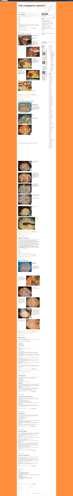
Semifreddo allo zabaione (46, 54)
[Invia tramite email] (32, 28)
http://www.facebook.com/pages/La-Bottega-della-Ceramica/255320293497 (48, 24)
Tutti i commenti (45, 32)
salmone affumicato (51, 124)
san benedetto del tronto (24, 333)
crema (50, 82)
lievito (50, 94)
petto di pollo (51, 111)
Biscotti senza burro (21, 337)
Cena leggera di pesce (22, 375)
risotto (50, 120)
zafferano (50, 145)
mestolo (50, 98)
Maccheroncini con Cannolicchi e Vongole (25, 101)
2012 (50, 49)
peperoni (50, 109)
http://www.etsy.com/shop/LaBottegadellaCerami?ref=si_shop (48, 22)
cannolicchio (21, 232)
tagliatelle (50, 133)
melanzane (50, 97)
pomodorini (32, 232)
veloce (50, 138)
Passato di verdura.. (21, 14)
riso (49, 119)
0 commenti (28, 28)
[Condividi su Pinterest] (35, 28)
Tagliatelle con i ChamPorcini (23, 238)
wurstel (50, 143)
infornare (23, 95)
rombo (28, 95)
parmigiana (50, 105)
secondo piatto (36, 95)
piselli (50, 112)
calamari (50, 77)
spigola (19, 96)
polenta (50, 113)
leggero (50, 92)
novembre (51, 51)
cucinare (50, 84)
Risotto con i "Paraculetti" (23, 260)
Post (43, 30)
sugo (50, 132)
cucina (50, 83)
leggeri (50, 91)
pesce (26, 95)
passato (24, 29)
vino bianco (50, 141)
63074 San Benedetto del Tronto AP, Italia (26, 234)
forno (21, 95)
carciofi (50, 79)
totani (50, 135)
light (50, 95)
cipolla (24, 232)
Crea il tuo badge (43, 45)
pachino (50, 104)
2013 (50, 48)
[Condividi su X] (33, 28)
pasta (28, 232)
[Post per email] (30, 28)
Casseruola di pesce (21, 413)
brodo (50, 75)
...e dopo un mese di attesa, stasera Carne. (25, 396)
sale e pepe (33, 95)
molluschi (27, 232)
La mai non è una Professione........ (24, 455)
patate (25, 95)
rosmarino (30, 95)
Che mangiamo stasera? (32, 5)
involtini (50, 90)
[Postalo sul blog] (33, 28)
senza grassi (50, 128)
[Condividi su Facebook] (34, 28)
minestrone (21, 29)
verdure (26, 29)
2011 (50, 50)
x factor (50, 144)
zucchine (50, 147)
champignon (50, 80)
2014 (50, 47)
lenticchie (50, 93)
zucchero (50, 146)
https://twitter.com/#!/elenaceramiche (46, 27)
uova (50, 137)
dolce (50, 85)
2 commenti (28, 330)
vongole (22, 233)
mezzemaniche (51, 99)
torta (49, 134)
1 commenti (28, 231)
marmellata (50, 96)
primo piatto (50, 117)
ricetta (20, 233)
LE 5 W (19, 470)
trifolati (50, 136)
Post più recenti (20, 487)
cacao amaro (50, 76)
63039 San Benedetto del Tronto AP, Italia (26, 30)
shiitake (50, 130)
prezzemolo (35, 232)
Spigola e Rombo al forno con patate (24, 34)
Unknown (22, 28)
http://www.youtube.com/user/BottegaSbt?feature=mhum (47, 25)
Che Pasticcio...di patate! (22, 431)
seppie (50, 129)
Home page (31, 487)
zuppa (50, 148)
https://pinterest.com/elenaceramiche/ (46, 26)
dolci (50, 86)
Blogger (41, 493)
